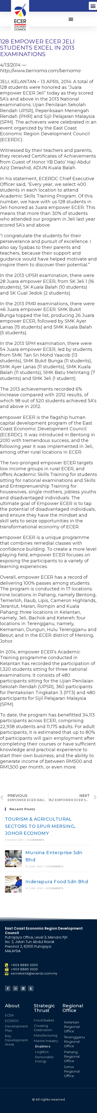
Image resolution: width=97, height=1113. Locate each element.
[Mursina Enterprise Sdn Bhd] (13, 858)
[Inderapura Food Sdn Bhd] (13, 884)
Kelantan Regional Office (72, 1026)
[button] (93, 6)
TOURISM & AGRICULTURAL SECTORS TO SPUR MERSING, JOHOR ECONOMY (40, 826)
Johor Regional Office (72, 1071)
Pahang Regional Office (72, 1056)
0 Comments (35, 840)
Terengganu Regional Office (74, 1041)
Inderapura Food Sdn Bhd (56, 881)
